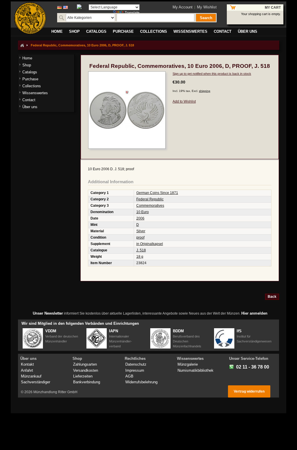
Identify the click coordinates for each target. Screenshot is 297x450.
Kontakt (27, 364)
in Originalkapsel (149, 244)
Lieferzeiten (83, 376)
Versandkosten (85, 370)
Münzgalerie (188, 364)
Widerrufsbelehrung (141, 382)
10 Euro (142, 212)
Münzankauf (31, 376)
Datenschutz (135, 364)
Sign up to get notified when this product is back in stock (212, 73)
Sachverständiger (35, 382)
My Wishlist (207, 7)
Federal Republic (150, 199)
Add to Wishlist (184, 101)
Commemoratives (150, 206)
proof (140, 237)
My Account (183, 7)
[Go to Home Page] (22, 45)
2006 (140, 218)
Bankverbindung (86, 382)
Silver (140, 231)
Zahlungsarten (85, 364)
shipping (204, 90)
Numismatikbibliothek (195, 370)
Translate (132, 13)
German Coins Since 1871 (157, 193)
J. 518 (141, 250)
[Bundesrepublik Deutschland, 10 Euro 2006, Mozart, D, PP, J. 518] (127, 74)
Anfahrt (27, 370)
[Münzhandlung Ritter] (30, 18)
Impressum (134, 370)
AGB (129, 376)
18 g (139, 257)
